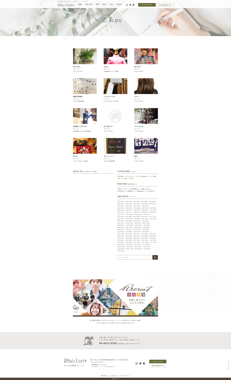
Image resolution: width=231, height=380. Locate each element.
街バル (75, 156)
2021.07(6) (145, 219)
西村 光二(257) (123, 189)
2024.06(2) (128, 203)
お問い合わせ (104, 376)
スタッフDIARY (78, 71)
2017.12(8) (136, 240)
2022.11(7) (128, 212)
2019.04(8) (128, 234)
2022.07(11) (121, 214)
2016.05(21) (147, 249)
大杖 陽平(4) (151, 191)
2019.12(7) (128, 229)
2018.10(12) (136, 236)
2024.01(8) (128, 206)
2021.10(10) (121, 219)
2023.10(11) (121, 208)
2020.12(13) (129, 223)
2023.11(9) (145, 206)
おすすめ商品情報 (79, 101)
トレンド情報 (114, 71)
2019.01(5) (152, 234)
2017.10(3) (153, 240)
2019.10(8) (145, 229)
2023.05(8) (120, 210)
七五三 (106, 67)
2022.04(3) (146, 214)
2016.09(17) (147, 246)
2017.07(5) (137, 242)
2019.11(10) (136, 229)
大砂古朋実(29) (134, 189)
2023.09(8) (129, 208)
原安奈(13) (122, 191)
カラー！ (137, 96)
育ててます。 (77, 67)
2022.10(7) (136, 212)
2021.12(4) (144, 216)
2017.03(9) (129, 244)
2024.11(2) (128, 201)
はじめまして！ (108, 126)
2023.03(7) (136, 210)
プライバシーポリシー (124, 376)
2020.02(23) (146, 227)
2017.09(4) (120, 242)
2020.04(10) (129, 227)
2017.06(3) (145, 242)
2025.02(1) (120, 201)
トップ (67, 38)
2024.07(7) (120, 203)
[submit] (155, 257)
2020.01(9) (120, 229)
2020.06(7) (146, 225)
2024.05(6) (136, 203)
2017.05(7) (153, 242)
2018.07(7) (120, 238)
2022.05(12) (138, 214)
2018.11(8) (128, 236)
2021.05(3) (120, 221)
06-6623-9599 (147, 5)
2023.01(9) (153, 210)
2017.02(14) (137, 244)
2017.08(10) (129, 242)
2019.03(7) (136, 234)
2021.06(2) (153, 219)
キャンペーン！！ (109, 156)
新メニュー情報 (122, 178)
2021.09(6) (129, 219)
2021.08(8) (137, 219)
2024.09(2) (144, 201)
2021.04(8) (128, 221)
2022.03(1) (120, 216)
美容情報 (107, 71)
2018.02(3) (120, 240)
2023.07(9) (145, 208)
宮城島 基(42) (141, 191)
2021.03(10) (136, 221)
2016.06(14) (138, 249)
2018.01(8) (128, 240)
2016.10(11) (138, 246)
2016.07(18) (129, 249)
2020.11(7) (138, 223)
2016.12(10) (121, 246)
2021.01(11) (121, 223)
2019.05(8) (120, 234)
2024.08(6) (152, 201)
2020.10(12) (146, 223)
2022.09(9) (144, 212)
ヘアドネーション (109, 96)
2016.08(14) (121, 249)
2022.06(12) (129, 214)
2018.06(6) (128, 238)
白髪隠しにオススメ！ (80, 126)
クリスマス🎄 (138, 126)
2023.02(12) (144, 210)
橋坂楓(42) (131, 191)
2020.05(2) (120, 227)
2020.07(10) (138, 225)
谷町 (135, 156)
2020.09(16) (121, 225)
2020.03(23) (137, 227)
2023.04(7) (128, 210)
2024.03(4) (152, 203)
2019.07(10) (137, 231)
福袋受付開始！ (78, 96)
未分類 (116, 101)
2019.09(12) (121, 231)
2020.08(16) (129, 225)
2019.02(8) (144, 234)
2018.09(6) (145, 236)
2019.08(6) (129, 231)
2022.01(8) (136, 216)
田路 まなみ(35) (146, 189)
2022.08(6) (152, 212)
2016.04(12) (121, 251)
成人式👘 (137, 67)
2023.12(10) (136, 206)
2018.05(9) (136, 238)
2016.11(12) (129, 246)
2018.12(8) (120, 236)
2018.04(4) (144, 238)
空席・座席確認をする (165, 5)
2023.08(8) (137, 208)
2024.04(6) (144, 203)
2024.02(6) (120, 206)
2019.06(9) (146, 231)
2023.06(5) (153, 208)
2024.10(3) (136, 201)
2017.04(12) (121, 244)
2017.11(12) (144, 240)
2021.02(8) (145, 221)
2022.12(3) (120, 212)
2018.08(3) (153, 236)
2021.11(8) (152, 216)
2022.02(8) (128, 216)
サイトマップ (114, 376)
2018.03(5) (152, 238)
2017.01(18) (146, 244)
